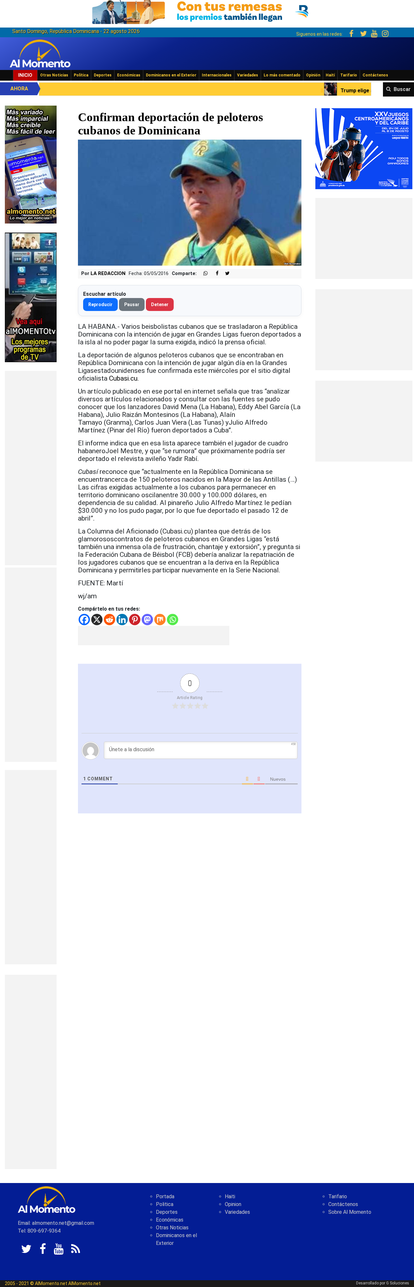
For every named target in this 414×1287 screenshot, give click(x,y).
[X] (97, 619)
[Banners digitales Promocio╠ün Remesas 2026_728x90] (207, 11)
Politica (164, 1204)
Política (81, 75)
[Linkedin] (122, 619)
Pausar (131, 304)
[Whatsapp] (172, 619)
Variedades (247, 75)
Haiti (230, 1196)
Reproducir (100, 304)
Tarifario (348, 75)
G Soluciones (397, 1283)
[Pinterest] (134, 619)
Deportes (103, 75)
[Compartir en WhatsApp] (203, 273)
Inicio (25, 75)
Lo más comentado (282, 75)
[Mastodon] (147, 619)
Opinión (313, 75)
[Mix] (160, 619)
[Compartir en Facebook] (214, 273)
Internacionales (217, 75)
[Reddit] (109, 619)
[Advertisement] (31, 468)
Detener (160, 304)
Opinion (233, 1204)
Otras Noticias (54, 75)
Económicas (128, 75)
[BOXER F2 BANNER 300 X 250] (363, 148)
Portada (165, 1196)
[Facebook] (84, 619)
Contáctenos (375, 75)
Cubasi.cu (123, 378)
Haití (330, 75)
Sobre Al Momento (349, 1212)
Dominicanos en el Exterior (171, 75)
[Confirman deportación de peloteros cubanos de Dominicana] (189, 202)
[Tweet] (225, 273)
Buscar (402, 89)
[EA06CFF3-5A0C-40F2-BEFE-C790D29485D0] (31, 297)
